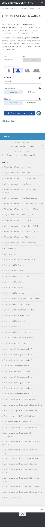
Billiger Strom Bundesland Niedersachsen (21, 198)
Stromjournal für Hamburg (14, 287)
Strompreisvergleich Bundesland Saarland (21, 458)
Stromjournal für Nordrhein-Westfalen (19, 310)
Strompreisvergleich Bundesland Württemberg (23, 492)
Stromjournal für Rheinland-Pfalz (17, 315)
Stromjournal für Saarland (14, 321)
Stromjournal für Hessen (14, 293)
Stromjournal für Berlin (13, 270)
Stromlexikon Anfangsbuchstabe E (18, 366)
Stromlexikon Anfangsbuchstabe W (18, 393)
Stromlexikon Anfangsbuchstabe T (18, 382)
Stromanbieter (10, 254)
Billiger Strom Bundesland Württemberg (20, 242)
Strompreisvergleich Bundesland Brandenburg (23, 405)
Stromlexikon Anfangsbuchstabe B (18, 354)
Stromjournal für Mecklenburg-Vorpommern (22, 298)
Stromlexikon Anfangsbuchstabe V (18, 388)
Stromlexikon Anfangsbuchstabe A (18, 349)
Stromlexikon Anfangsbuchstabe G (18, 371)
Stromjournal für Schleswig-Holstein (18, 338)
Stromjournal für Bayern (14, 265)
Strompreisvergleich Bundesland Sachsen (21, 464)
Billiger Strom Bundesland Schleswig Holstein (22, 231)
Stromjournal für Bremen (14, 282)
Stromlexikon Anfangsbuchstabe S (18, 377)
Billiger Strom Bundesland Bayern (17, 167)
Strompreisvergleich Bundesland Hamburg (21, 416)
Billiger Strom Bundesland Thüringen (19, 237)
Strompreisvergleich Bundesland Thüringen (21, 486)
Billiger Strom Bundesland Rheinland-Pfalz (21, 209)
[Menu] (42, 3)
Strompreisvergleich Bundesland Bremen (21, 410)
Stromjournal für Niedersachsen (17, 304)
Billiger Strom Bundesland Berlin (17, 172)
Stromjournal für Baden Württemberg (19, 259)
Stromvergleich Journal (13, 497)
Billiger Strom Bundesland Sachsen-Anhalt (21, 226)
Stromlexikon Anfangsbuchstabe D (18, 360)
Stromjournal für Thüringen (15, 343)
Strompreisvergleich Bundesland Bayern (20, 399)
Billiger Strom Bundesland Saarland (18, 214)
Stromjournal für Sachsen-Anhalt (17, 332)
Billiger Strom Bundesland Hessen (18, 184)
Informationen (10, 248)
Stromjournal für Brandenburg (16, 276)
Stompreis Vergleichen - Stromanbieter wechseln (18, 3)
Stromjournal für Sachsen (14, 326)
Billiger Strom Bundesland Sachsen (18, 220)
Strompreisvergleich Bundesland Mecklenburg (23, 427)
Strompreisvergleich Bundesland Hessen (21, 9)
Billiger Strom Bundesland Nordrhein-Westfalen (23, 203)
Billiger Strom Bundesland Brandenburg (20, 178)
